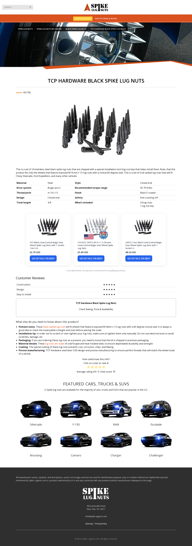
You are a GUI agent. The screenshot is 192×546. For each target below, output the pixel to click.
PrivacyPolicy (101, 523)
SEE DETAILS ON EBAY (43, 258)
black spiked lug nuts (54, 326)
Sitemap (89, 523)
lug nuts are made (54, 343)
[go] (30, 7)
